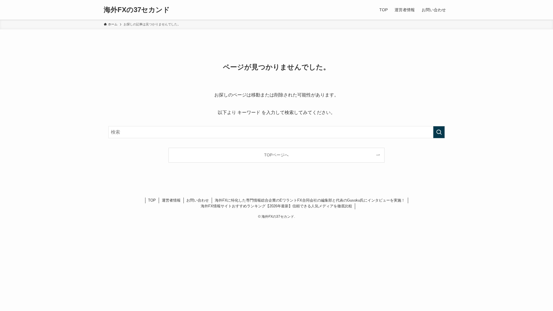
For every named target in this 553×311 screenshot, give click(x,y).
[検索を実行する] (439, 132)
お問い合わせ (197, 200)
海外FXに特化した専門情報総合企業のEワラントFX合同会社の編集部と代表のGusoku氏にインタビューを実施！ (310, 200)
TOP (152, 200)
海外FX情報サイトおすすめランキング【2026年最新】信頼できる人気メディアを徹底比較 (276, 206)
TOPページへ (276, 155)
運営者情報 (171, 200)
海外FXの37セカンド (137, 9)
